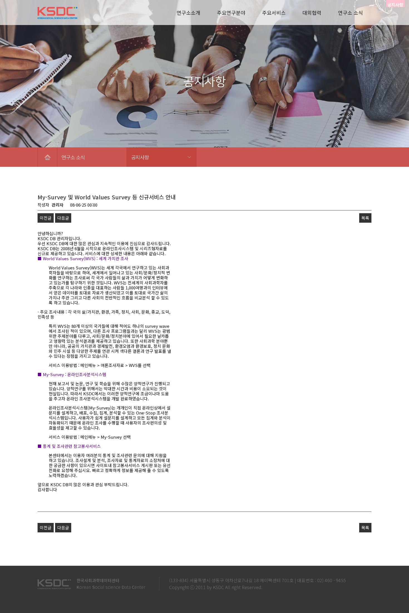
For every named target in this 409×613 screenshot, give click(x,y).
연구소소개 (188, 12)
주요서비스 (274, 12)
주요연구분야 (231, 12)
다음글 (63, 218)
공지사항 (140, 157)
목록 (365, 218)
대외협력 (311, 12)
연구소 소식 (350, 12)
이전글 (45, 218)
